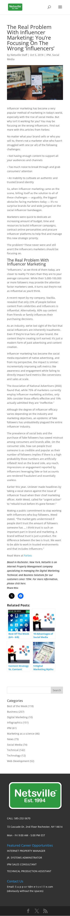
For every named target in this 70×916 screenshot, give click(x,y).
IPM (48, 55)
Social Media (14, 744)
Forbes (28, 555)
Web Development (18, 761)
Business (12, 711)
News (10, 739)
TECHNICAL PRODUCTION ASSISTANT (29, 871)
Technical (12, 750)
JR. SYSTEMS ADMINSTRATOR (24, 857)
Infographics (14, 722)
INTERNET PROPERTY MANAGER (26, 850)
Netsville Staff (19, 55)
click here (20, 583)
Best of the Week (17, 706)
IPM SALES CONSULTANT (22, 864)
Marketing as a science (20, 733)
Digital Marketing (17, 717)
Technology (14, 755)
